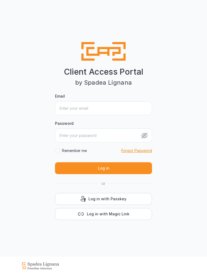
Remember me (74, 150)
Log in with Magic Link (108, 214)
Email (60, 96)
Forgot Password (136, 150)
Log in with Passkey (107, 198)
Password (64, 123)
